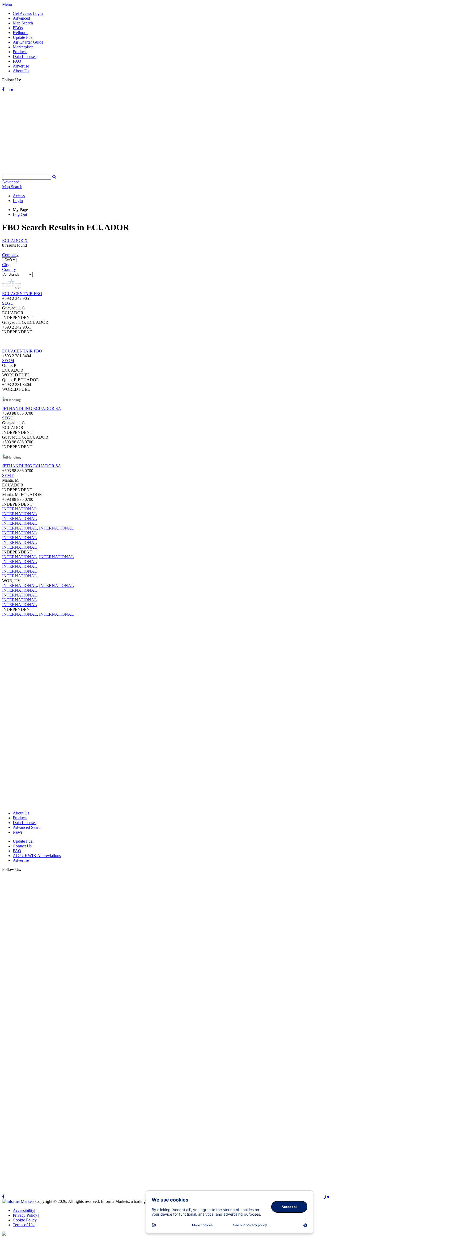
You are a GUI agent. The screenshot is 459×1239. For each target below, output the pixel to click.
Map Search (23, 23)
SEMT (8, 475)
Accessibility (24, 1210)
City (5, 264)
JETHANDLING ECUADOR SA (31, 408)
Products (20, 51)
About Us (21, 71)
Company (10, 255)
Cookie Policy (25, 1220)
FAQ (17, 61)
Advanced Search (27, 827)
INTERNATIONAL (19, 509)
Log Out (20, 214)
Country (9, 269)
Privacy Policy (26, 1215)
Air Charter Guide (28, 42)
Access (19, 196)
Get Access (22, 13)
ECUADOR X (15, 240)
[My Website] (229, 171)
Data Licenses (24, 56)
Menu (7, 4)
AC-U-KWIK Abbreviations (37, 855)
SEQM (8, 360)
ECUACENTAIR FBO (22, 293)
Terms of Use (24, 1225)
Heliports (20, 32)
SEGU (8, 303)
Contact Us (22, 846)
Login (38, 13)
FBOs (18, 28)
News (18, 832)
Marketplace (23, 47)
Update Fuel (23, 37)
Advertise (21, 66)
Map (12, 186)
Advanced (21, 18)
